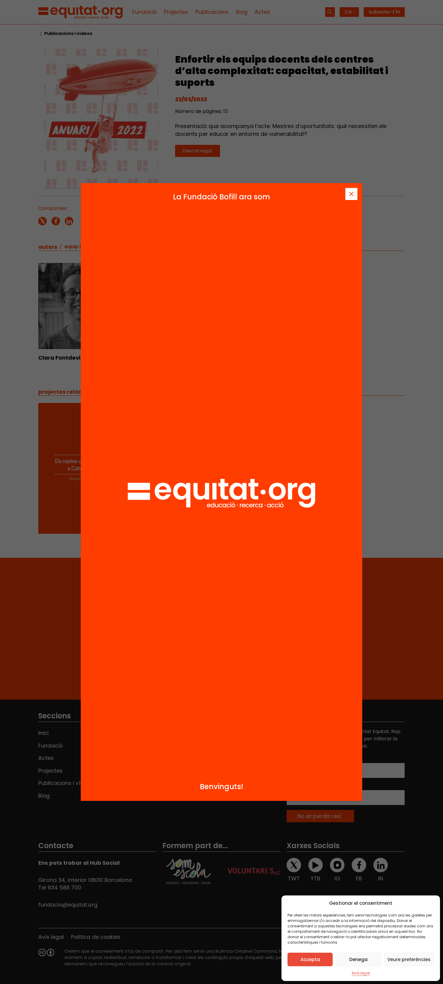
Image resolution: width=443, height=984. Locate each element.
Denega (358, 959)
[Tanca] (351, 194)
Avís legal (361, 973)
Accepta (310, 959)
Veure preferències (409, 959)
